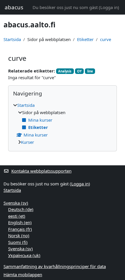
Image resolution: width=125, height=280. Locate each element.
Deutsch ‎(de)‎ (20, 209)
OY (79, 71)
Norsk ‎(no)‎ (18, 235)
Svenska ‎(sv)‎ (15, 203)
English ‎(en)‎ (20, 222)
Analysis (65, 71)
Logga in (109, 7)
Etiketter (85, 39)
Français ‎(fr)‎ (20, 229)
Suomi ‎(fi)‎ (18, 242)
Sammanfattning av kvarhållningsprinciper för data (54, 266)
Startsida (12, 39)
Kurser (27, 142)
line (90, 71)
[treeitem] (62, 124)
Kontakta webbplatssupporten (41, 171)
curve (105, 39)
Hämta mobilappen (22, 274)
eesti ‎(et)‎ (16, 216)
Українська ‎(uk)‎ (24, 255)
